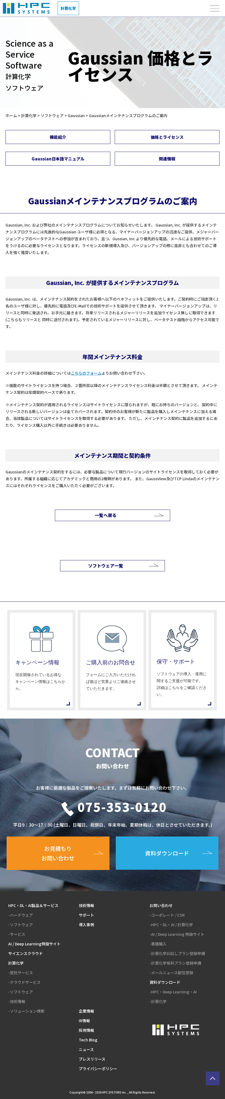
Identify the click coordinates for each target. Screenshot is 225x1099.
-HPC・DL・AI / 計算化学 (171, 924)
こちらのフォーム (86, 373)
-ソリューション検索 (26, 1011)
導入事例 (86, 924)
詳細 (41, 660)
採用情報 (86, 1030)
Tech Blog (88, 1040)
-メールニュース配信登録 (171, 972)
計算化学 (28, 115)
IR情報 (84, 1020)
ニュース (86, 1049)
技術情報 (86, 905)
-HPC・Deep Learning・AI (173, 992)
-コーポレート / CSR (167, 915)
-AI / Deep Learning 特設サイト (177, 934)
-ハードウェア (20, 915)
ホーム (11, 115)
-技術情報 (16, 1001)
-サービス (16, 934)
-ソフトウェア (20, 924)
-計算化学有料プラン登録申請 (175, 963)
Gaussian (76, 115)
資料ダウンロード (165, 982)
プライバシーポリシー (98, 1068)
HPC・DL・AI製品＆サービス (33, 905)
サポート (86, 915)
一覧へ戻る (106, 515)
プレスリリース (92, 1059)
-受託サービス (20, 972)
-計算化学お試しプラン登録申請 (177, 953)
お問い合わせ (161, 905)
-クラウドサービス (24, 982)
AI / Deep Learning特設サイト (34, 944)
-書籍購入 (158, 944)
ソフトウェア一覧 (105, 565)
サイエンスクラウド (25, 953)
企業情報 (86, 1011)
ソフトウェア (52, 115)
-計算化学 (158, 1001)
